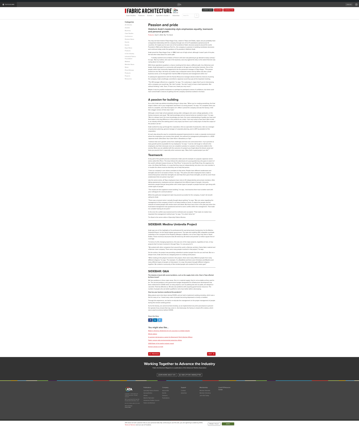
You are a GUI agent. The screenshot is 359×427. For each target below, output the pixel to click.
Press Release (129, 70)
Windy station (152, 334)
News (126, 67)
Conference (129, 36)
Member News (129, 64)
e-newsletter (228, 10)
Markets (127, 61)
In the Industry (129, 54)
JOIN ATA (348, 4)
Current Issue (208, 10)
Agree (228, 424)
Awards (127, 28)
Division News (129, 39)
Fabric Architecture (149, 403)
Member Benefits (205, 390)
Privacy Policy (214, 424)
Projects (127, 76)
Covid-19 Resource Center (224, 389)
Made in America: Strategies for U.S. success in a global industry (169, 331)
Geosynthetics (148, 393)
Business (128, 31)
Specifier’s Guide (162, 15)
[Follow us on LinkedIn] (155, 320)
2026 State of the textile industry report (161, 343)
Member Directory (205, 393)
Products (128, 73)
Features (141, 15)
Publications (147, 387)
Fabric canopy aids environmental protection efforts (165, 340)
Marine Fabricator (149, 398)
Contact (183, 390)
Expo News (128, 48)
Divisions (165, 395)
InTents (146, 395)
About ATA (165, 390)
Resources (128, 79)
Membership (204, 387)
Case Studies (131, 15)
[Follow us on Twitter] (160, 320)
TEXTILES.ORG (9, 4)
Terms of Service (130, 425)
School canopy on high (155, 347)
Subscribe (218, 10)
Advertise (175, 15)
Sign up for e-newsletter (191, 375)
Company (165, 387)
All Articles (128, 25)
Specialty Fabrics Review (151, 390)
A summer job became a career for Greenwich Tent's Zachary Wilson (170, 337)
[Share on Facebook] (150, 320)
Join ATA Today (204, 395)
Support (183, 387)
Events (150, 15)
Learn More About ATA (167, 375)
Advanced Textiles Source (151, 400)
